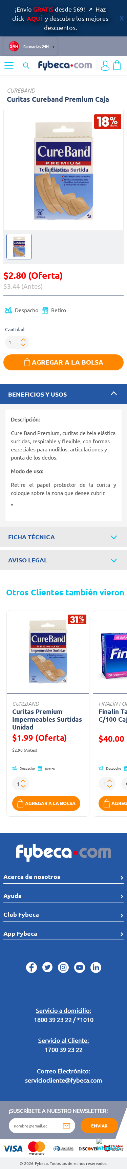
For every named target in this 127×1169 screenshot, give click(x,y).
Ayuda (12, 895)
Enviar (99, 1125)
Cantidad (14, 329)
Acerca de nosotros (31, 876)
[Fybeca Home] (65, 64)
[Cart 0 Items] (117, 64)
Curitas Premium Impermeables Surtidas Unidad (47, 719)
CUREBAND (21, 90)
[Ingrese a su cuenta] (105, 66)
